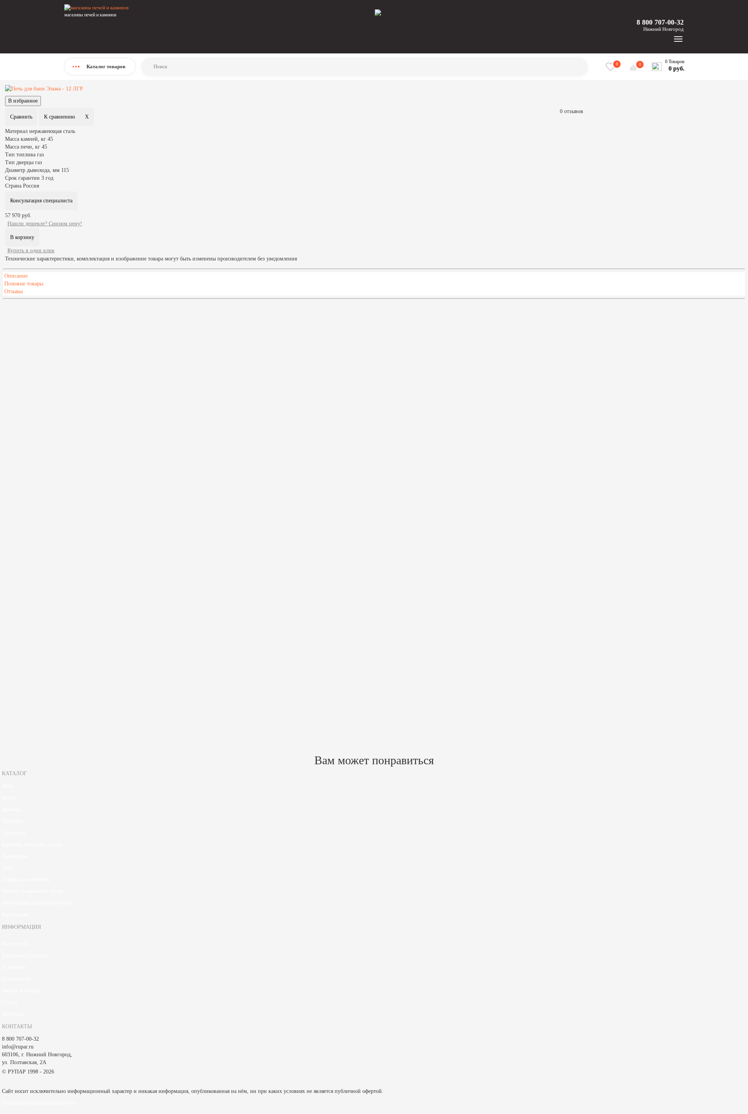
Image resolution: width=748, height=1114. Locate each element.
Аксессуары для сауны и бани (36, 903)
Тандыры (12, 821)
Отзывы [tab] (13, 291)
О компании (16, 979)
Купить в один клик (31, 250)
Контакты (13, 1014)
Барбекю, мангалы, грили (32, 844)
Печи (8, 786)
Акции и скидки (21, 991)
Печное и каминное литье (32, 891)
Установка (14, 967)
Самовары (13, 833)
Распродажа (16, 914)
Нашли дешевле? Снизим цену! (44, 224)
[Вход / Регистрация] (378, 12)
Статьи (10, 1002)
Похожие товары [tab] (23, 284)
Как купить (15, 944)
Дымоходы (14, 856)
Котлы (9, 798)
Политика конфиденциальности (39, 1103)
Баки (7, 868)
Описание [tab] (16, 276)
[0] (634, 68)
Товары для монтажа (26, 879)
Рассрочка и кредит (25, 955)
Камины (11, 809)
